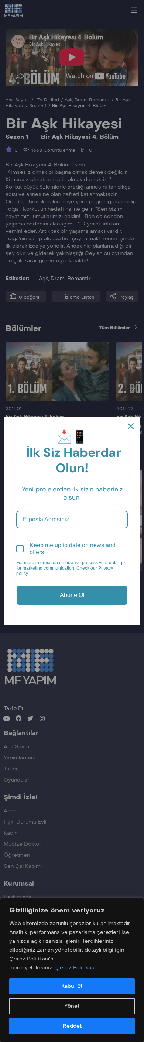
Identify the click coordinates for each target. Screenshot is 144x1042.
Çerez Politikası (75, 968)
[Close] (131, 426)
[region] (72, 970)
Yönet (72, 1006)
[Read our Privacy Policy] (123, 563)
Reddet (72, 1026)
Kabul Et (72, 986)
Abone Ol (72, 595)
